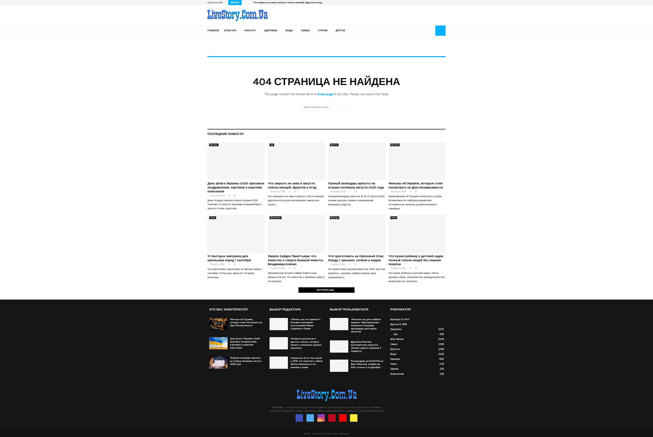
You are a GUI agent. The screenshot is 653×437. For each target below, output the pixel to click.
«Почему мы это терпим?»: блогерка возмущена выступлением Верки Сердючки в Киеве (305, 324)
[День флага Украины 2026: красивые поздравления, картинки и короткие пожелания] (235, 161)
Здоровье (270, 30)
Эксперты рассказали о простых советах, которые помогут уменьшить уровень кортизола (306, 343)
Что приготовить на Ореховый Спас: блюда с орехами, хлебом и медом (356, 258)
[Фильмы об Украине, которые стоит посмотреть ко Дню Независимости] (417, 161)
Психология (397, 374)
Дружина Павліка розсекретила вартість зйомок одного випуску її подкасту (366, 346)
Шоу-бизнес (275, 218)
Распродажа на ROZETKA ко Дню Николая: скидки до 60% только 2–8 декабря (367, 364)
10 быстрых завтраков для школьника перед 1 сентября (229, 258)
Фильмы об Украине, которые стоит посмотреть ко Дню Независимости (416, 185)
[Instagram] (321, 418)
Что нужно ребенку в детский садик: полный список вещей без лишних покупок (416, 260)
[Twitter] (310, 418)
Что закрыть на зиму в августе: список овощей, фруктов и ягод (292, 185)
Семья (305, 30)
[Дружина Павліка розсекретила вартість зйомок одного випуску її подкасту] (339, 346)
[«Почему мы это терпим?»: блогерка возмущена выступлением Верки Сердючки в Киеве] (279, 324)
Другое (340, 30)
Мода (289, 30)
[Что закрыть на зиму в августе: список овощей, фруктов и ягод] (296, 161)
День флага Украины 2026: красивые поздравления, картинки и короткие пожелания (235, 187)
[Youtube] (343, 418)
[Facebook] (299, 418)
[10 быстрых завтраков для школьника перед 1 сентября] (235, 234)
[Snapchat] (353, 418)
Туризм (323, 30)
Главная (213, 30)
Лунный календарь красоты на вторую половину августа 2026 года (290, 2)
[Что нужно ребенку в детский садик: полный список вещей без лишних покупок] (417, 234)
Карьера (395, 359)
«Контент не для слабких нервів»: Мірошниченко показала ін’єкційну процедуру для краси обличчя (366, 325)
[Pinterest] (332, 418)
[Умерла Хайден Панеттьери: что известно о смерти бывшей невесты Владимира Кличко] (296, 234)
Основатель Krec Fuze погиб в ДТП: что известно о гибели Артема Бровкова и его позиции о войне (306, 363)
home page (325, 94)
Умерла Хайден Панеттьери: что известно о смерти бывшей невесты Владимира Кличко (295, 260)
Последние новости (225, 134)
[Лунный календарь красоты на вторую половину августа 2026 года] (356, 161)
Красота (250, 30)
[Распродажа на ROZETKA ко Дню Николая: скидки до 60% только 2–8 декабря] (339, 366)
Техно (393, 363)
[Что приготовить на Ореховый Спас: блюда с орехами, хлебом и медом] (356, 234)
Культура (230, 30)
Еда (271, 145)
